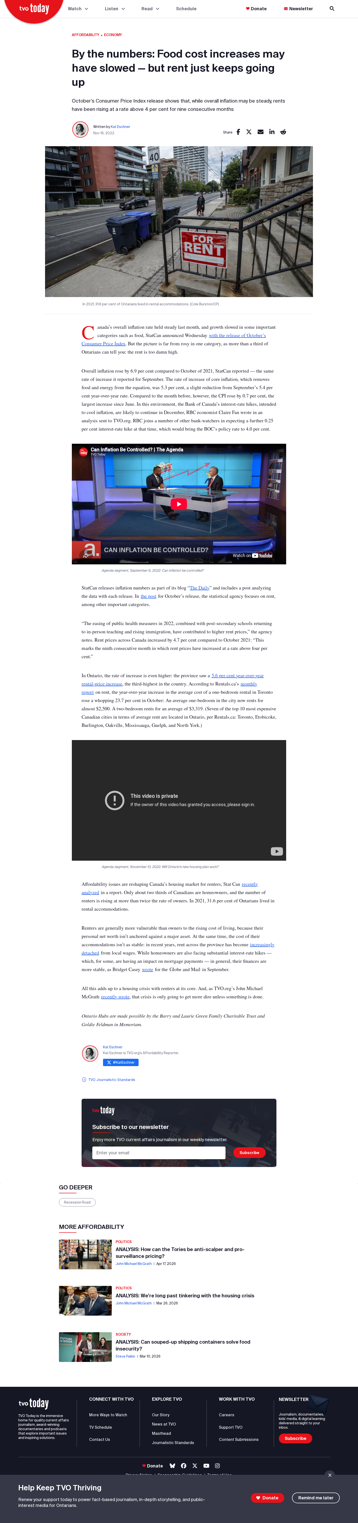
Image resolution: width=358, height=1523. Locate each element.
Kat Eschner (120, 127)
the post (148, 596)
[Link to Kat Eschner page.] (80, 129)
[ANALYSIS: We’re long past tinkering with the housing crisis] (85, 1301)
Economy (113, 35)
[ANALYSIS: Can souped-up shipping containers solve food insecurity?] (85, 1347)
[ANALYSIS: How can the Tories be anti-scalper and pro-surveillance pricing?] (85, 1254)
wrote (147, 969)
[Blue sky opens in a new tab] (172, 1466)
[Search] (332, 8)
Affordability (85, 35)
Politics (124, 1242)
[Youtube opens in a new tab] (206, 1466)
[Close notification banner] (330, 1475)
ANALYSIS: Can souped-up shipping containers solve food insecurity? (183, 1345)
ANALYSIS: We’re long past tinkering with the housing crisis (185, 1295)
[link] (238, 132)
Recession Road (77, 1202)
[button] (33, 1404)
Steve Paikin (125, 1356)
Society (123, 1334)
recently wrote (115, 996)
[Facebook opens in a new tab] (183, 1466)
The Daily (199, 587)
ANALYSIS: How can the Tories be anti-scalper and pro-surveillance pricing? (180, 1252)
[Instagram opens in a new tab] (217, 1466)
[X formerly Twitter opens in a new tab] (194, 1466)
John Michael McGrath (134, 1264)
